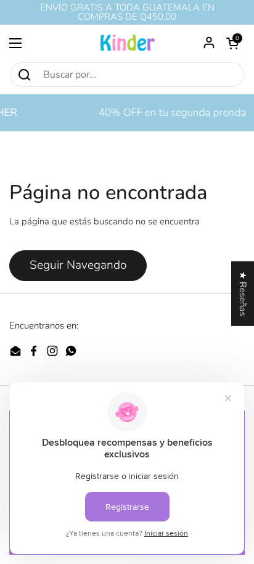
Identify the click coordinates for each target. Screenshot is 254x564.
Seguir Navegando (78, 265)
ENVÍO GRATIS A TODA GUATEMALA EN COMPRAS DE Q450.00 (127, 12)
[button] (232, 43)
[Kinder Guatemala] (127, 43)
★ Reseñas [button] (243, 293)
